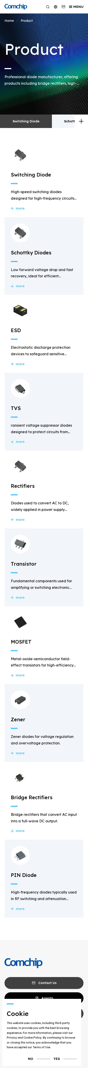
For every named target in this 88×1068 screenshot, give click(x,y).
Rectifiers (23, 486)
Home (9, 21)
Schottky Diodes (31, 252)
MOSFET (21, 642)
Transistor (24, 564)
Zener (18, 719)
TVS (16, 408)
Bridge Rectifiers (32, 797)
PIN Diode (24, 875)
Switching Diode (26, 121)
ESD (16, 330)
